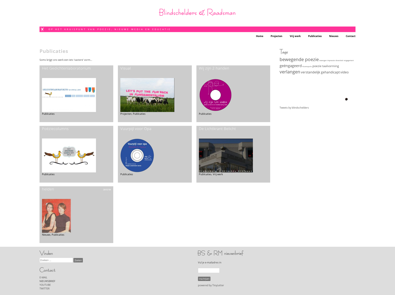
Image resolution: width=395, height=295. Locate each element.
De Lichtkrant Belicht (217, 128)
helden (48, 189)
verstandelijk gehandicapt (320, 72)
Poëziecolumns (55, 128)
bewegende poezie (299, 59)
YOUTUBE (45, 285)
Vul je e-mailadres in (209, 262)
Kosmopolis (307, 66)
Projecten (276, 36)
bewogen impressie (327, 60)
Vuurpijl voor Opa (136, 128)
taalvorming (330, 66)
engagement (349, 60)
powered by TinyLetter (211, 285)
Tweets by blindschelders (294, 107)
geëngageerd (291, 65)
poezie (317, 66)
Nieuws (333, 36)
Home (259, 36)
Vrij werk (295, 36)
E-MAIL (43, 277)
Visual (125, 68)
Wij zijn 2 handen (214, 68)
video (344, 72)
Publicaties (315, 36)
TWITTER (45, 288)
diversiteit (339, 60)
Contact (351, 36)
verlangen (290, 72)
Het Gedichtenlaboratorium (66, 68)
